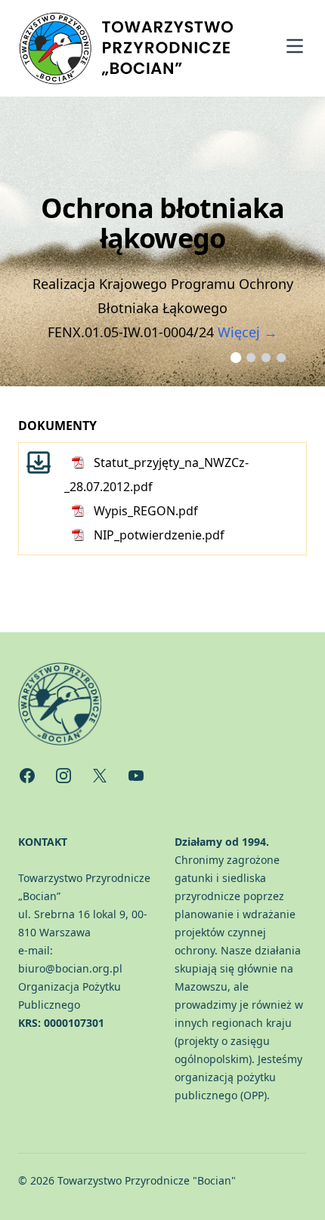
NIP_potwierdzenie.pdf (159, 535)
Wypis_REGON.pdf (146, 510)
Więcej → (247, 332)
